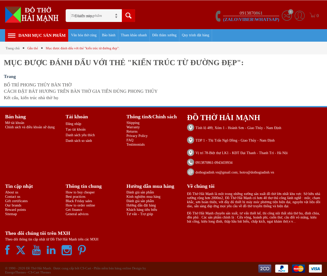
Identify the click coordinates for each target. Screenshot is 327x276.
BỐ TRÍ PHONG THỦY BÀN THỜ (38, 84)
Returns (131, 131)
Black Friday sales (79, 201)
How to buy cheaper (80, 192)
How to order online (80, 205)
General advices (77, 214)
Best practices (75, 197)
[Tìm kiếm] (128, 15)
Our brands (13, 205)
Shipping (132, 123)
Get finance (74, 210)
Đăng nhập (73, 124)
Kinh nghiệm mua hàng (143, 197)
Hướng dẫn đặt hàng (141, 205)
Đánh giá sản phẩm (140, 192)
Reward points (15, 210)
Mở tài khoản (14, 123)
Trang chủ (13, 48)
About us (11, 192)
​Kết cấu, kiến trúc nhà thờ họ (31, 97)
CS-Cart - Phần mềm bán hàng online (105, 268)
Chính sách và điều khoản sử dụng (30, 127)
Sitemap (11, 214)
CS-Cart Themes (39, 272)
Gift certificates (16, 201)
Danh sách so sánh (79, 141)
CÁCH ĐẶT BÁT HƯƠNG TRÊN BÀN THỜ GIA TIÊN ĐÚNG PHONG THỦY (81, 91)
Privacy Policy (137, 136)
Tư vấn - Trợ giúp (139, 214)
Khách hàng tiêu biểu (141, 210)
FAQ (129, 140)
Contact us (12, 197)
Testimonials (135, 144)
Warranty (133, 127)
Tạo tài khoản (76, 129)
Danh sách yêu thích (80, 135)
